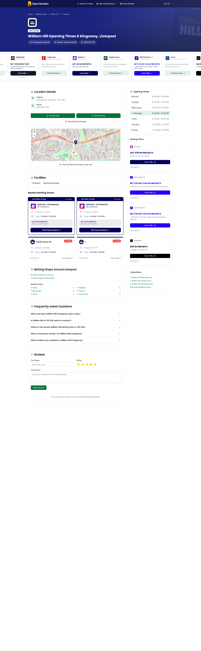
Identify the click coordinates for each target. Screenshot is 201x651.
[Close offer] (123, 304)
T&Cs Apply (99, 344)
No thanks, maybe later (100, 340)
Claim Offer (100, 334)
